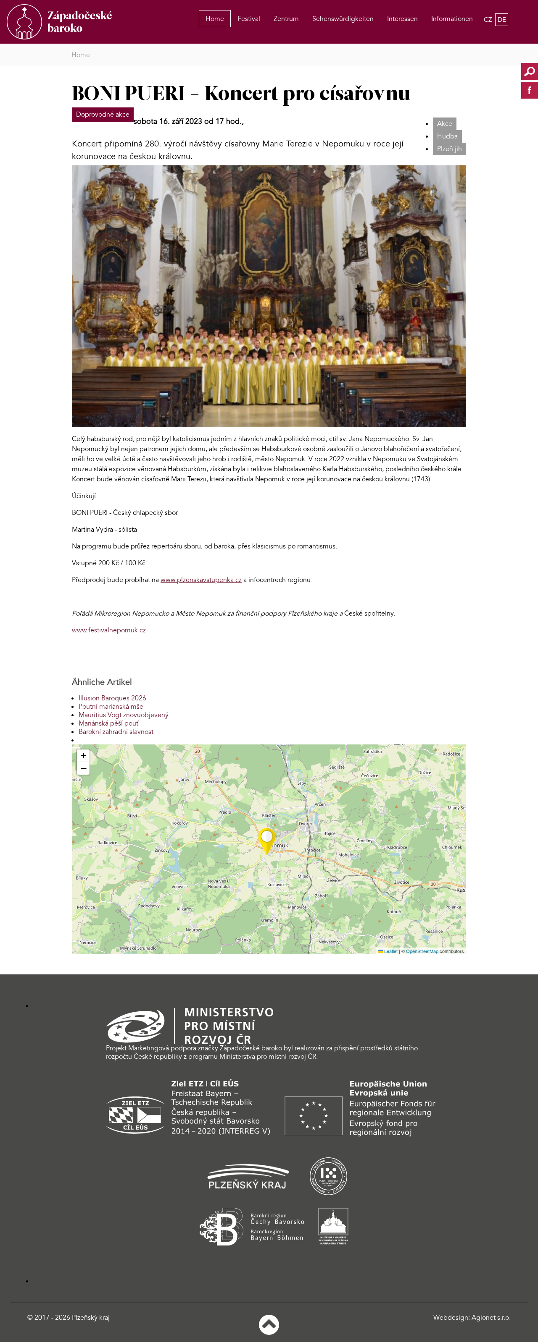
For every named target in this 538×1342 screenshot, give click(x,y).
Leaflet (390, 951)
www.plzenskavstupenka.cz (201, 580)
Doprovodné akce (102, 114)
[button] (266, 841)
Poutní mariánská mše (111, 706)
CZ (488, 20)
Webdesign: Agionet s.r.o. (472, 1317)
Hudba (447, 136)
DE (502, 20)
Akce (444, 123)
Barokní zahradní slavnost (116, 731)
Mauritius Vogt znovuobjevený (124, 715)
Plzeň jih (449, 149)
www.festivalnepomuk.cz (109, 630)
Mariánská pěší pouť (108, 723)
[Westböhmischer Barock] (60, 21)
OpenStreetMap (422, 951)
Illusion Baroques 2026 (112, 698)
